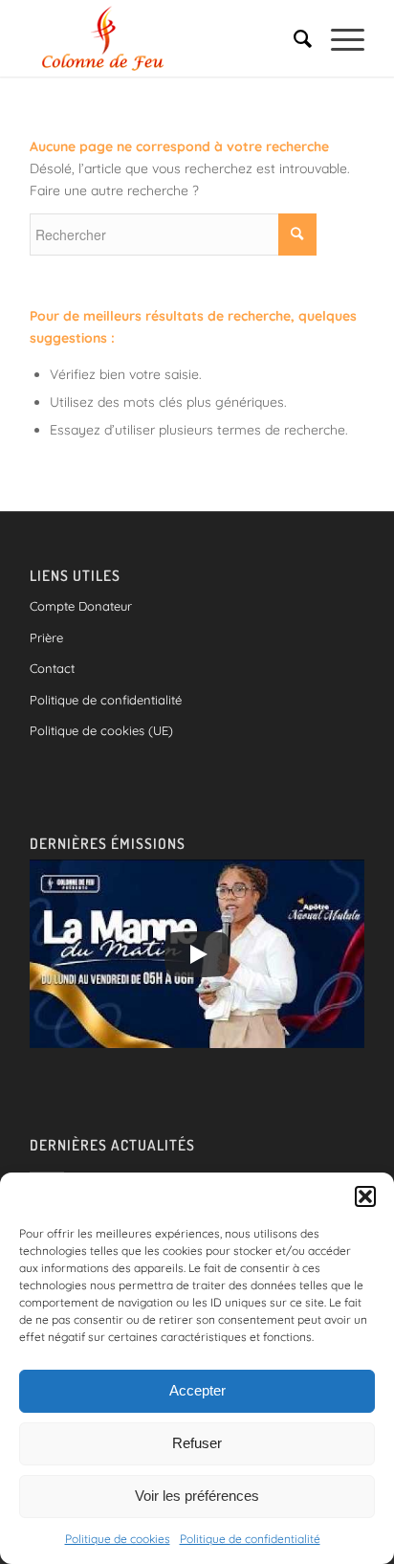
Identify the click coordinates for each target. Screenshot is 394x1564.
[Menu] (338, 38)
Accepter (197, 1390)
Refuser (197, 1443)
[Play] (197, 954)
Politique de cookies (117, 1538)
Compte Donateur (81, 606)
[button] (365, 1196)
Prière (46, 637)
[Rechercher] (293, 38)
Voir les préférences (197, 1495)
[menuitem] (293, 38)
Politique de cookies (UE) (101, 730)
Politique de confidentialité (250, 1538)
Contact (52, 668)
